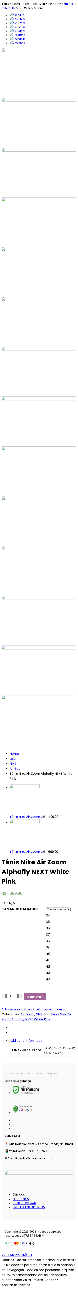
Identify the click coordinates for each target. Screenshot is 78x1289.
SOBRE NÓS (21, 1199)
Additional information (27, 1040)
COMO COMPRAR (24, 1203)
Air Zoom (17, 768)
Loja (13, 758)
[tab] (43, 1047)
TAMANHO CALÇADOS (20, 909)
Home (14, 753)
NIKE (13, 763)
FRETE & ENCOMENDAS (29, 1207)
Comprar (35, 996)
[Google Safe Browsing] (23, 1112)
